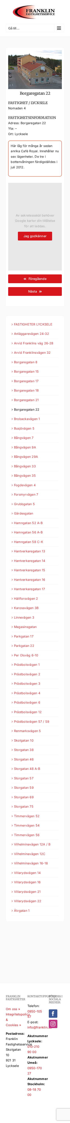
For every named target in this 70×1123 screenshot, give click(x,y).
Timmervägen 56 (26, 835)
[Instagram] (53, 1024)
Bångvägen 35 (25, 475)
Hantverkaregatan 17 (29, 589)
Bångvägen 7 (24, 438)
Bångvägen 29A (26, 457)
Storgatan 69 (24, 797)
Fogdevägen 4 (25, 485)
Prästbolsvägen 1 (27, 665)
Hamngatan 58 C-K (28, 542)
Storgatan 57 (23, 778)
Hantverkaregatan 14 (29, 561)
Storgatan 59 (24, 788)
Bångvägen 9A (25, 447)
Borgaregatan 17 (26, 381)
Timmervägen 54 (26, 825)
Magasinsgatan (25, 627)
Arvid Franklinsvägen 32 (32, 353)
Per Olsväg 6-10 (26, 655)
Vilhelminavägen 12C (30, 854)
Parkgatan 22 (24, 646)
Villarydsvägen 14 (27, 873)
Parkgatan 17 (23, 636)
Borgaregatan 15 (26, 371)
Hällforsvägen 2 (26, 598)
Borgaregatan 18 (26, 390)
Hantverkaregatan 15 (29, 570)
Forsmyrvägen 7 (26, 494)
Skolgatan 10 (23, 740)
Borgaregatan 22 (26, 409)
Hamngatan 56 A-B (28, 532)
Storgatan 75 (23, 806)
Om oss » (13, 1009)
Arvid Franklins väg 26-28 (33, 343)
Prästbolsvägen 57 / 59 (31, 721)
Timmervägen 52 (26, 816)
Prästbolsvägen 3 (27, 683)
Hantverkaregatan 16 (29, 580)
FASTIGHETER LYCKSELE (33, 324)
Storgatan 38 (24, 750)
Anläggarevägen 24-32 (31, 334)
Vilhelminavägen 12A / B (32, 844)
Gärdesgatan (23, 513)
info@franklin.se (39, 1027)
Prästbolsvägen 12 (28, 712)
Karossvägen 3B (26, 608)
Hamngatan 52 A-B (28, 523)
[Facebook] (53, 1013)
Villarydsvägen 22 (27, 901)
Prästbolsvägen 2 (27, 674)
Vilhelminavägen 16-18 (31, 863)
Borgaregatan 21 (26, 400)
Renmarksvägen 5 (27, 731)
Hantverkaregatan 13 (29, 551)
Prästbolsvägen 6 (27, 702)
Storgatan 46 (24, 759)
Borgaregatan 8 (25, 362)
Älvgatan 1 (22, 911)
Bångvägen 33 (25, 466)
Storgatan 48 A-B (27, 769)
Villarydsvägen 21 (27, 892)
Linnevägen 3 (24, 617)
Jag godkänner (35, 236)
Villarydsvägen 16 (27, 882)
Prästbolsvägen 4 (27, 693)
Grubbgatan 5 (24, 504)
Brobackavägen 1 (27, 419)
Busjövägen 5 (24, 428)
